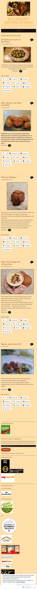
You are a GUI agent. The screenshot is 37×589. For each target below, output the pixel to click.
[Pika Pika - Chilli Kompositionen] (5, 472)
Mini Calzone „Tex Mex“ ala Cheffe (11, 104)
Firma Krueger (7, 214)
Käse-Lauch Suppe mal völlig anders (10, 263)
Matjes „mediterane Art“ (11, 344)
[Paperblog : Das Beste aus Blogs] (5, 567)
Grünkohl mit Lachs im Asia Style (11, 41)
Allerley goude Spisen (18, 21)
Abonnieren (6, 449)
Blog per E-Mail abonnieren (11, 439)
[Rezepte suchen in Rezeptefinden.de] (6, 488)
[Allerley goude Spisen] (18, 16)
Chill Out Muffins (8, 177)
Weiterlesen (16, 71)
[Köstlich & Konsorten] (7, 512)
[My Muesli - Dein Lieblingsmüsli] (8, 481)
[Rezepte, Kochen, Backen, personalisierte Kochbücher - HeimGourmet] (6, 542)
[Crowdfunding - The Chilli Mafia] (16, 472)
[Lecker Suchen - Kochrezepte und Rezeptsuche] (6, 563)
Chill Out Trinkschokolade (23, 216)
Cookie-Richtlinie (20, 582)
